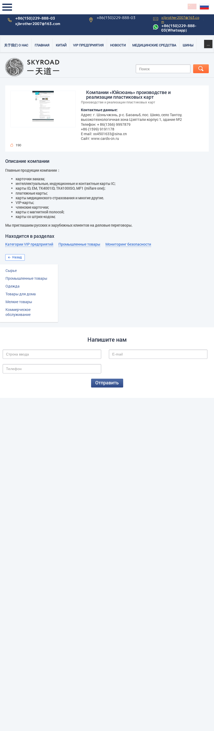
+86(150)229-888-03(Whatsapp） (179, 28)
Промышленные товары (26, 278)
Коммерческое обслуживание (18, 312)
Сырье (11, 270)
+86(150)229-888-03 (35, 18)
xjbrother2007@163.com (37, 23)
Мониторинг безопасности (128, 244)
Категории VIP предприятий (29, 244)
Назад (17, 257)
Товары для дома (20, 293)
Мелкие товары (18, 301)
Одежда (12, 286)
